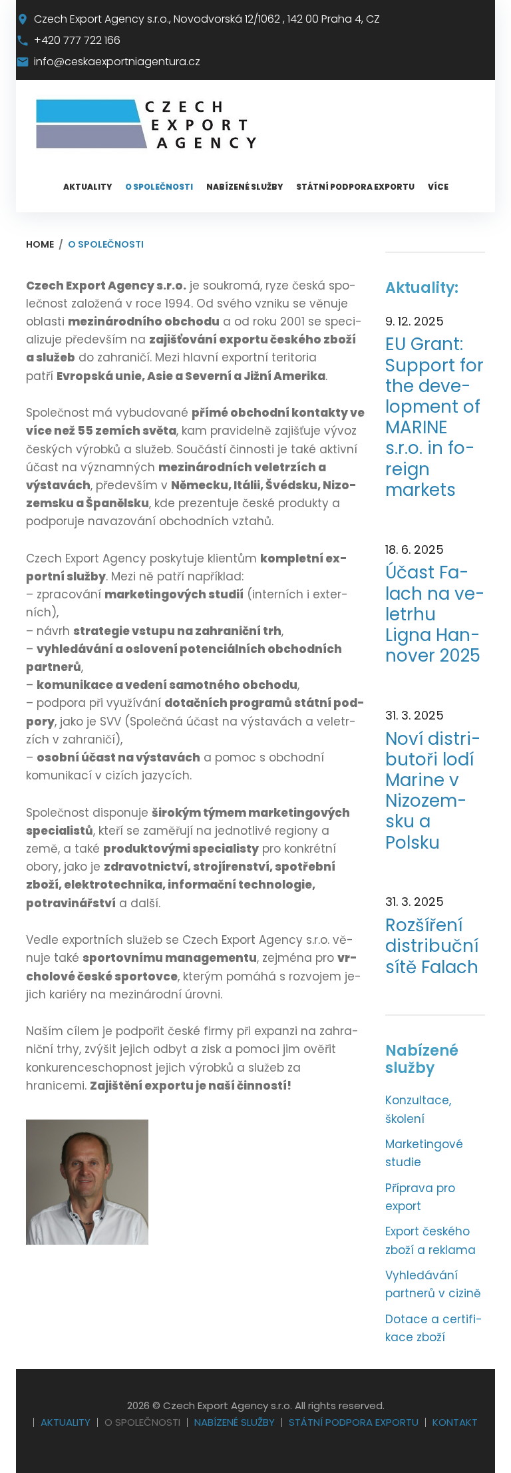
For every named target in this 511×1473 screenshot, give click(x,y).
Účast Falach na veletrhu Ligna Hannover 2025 (434, 614)
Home (40, 244)
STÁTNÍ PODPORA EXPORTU (355, 186)
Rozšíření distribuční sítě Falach (431, 946)
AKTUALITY (87, 186)
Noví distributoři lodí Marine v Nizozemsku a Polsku (432, 791)
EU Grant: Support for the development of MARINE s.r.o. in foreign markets (434, 417)
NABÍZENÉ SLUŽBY (244, 186)
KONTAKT (455, 1422)
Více (438, 186)
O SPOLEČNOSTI (159, 186)
